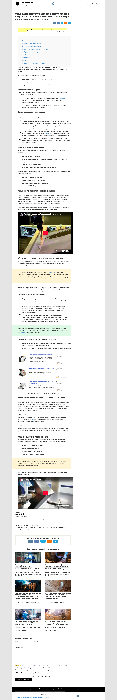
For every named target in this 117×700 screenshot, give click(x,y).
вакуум (47, 134)
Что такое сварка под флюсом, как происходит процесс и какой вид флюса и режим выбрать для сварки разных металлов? (57, 567)
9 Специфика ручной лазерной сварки (33, 63)
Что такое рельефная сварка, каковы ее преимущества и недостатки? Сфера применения (57, 623)
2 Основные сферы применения (31, 43)
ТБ (92, 4)
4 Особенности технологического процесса (35, 49)
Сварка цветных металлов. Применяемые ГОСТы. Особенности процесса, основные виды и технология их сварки (27, 567)
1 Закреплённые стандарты (30, 41)
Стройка (98, 4)
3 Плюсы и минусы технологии (31, 46)
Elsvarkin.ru (27, 2)
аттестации (63, 98)
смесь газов (51, 272)
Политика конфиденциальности (24, 697)
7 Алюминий (26, 57)
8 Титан (24, 60)
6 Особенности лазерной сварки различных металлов (38, 55)
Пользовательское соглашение (41, 697)
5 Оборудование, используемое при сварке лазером (37, 52)
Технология (76, 4)
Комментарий (19, 647)
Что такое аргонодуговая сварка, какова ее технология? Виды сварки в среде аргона (27, 623)
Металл (32, 419)
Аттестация (86, 4)
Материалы (42, 689)
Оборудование (31, 689)
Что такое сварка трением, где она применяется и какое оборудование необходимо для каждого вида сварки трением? (28, 595)
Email (36, 641)
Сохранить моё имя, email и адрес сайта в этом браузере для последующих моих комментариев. (43, 670)
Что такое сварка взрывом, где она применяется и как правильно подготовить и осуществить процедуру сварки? (58, 595)
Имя (17, 641)
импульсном (21, 332)
